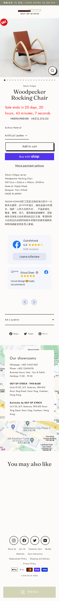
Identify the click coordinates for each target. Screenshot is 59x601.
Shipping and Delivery (40, 558)
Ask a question (12, 319)
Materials (20, 553)
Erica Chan (27, 272)
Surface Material (13, 127)
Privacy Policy (29, 563)
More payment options (29, 165)
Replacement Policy (18, 558)
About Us (12, 548)
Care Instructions (35, 553)
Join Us (22, 548)
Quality (48, 548)
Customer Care (35, 548)
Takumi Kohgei (22, 516)
